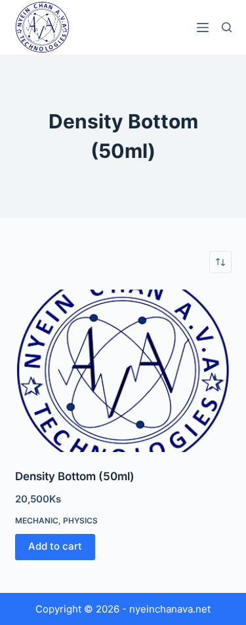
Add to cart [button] (55, 546)
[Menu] (203, 27)
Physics (80, 520)
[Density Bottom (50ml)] (123, 371)
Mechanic (36, 520)
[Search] (227, 27)
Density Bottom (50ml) (74, 476)
